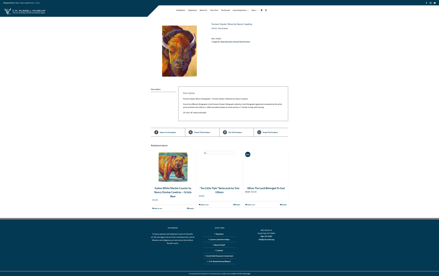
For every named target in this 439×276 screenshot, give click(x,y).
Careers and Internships (219, 239)
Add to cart (158, 208)
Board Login (246, 274)
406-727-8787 (266, 236)
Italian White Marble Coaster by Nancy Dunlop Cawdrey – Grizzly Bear (173, 192)
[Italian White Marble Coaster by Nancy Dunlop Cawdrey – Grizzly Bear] (173, 167)
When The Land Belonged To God (266, 188)
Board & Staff (219, 245)
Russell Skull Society (242, 42)
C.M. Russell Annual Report (220, 261)
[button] (266, 10)
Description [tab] (156, 89)
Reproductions (227, 42)
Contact (219, 250)
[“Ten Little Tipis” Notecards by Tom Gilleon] (219, 167)
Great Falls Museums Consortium (219, 256)
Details (191, 208)
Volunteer (219, 234)
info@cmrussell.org (266, 239)
